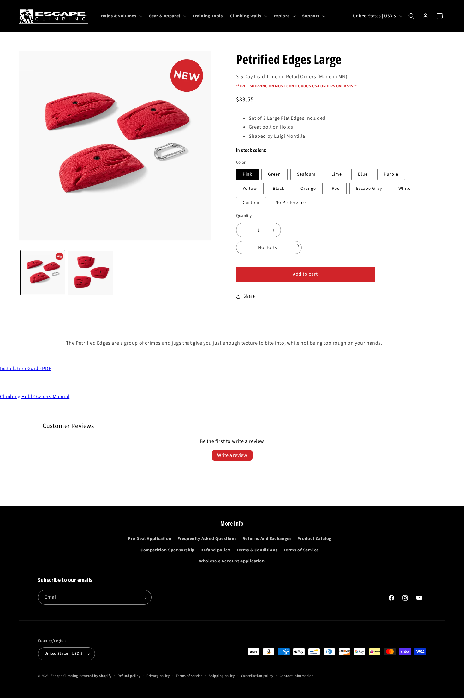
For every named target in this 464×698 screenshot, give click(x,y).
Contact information (297, 675)
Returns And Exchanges (267, 539)
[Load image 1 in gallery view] (43, 273)
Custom (251, 203)
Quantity (244, 215)
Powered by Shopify (95, 675)
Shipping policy (222, 675)
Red (336, 188)
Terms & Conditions (256, 550)
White (404, 188)
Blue (363, 174)
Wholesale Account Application (232, 561)
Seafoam (306, 174)
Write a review (232, 455)
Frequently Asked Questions (207, 539)
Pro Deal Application (149, 539)
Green (274, 174)
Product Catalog (314, 539)
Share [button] (249, 296)
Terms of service (189, 675)
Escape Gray (369, 188)
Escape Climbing (65, 675)
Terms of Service (301, 550)
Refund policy (215, 550)
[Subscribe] (144, 597)
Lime (336, 174)
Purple (391, 174)
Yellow (250, 188)
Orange (308, 188)
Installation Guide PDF (25, 368)
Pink (247, 174)
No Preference (290, 203)
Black (278, 188)
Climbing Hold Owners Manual (34, 396)
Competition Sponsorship (167, 550)
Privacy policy (158, 675)
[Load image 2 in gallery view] (90, 273)
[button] (121, 16)
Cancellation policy (257, 675)
